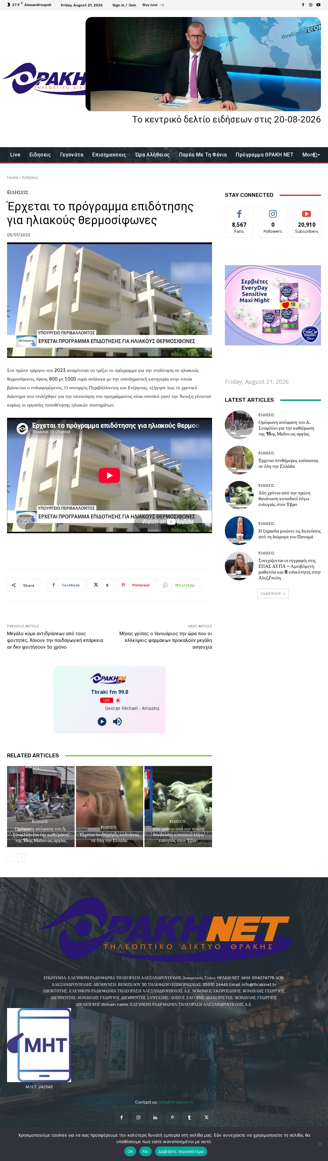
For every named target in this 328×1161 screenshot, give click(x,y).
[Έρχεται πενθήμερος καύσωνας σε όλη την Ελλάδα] (110, 806)
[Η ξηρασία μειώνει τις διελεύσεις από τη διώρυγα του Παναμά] (239, 530)
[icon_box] (154, 5)
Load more (271, 593)
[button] (314, 155)
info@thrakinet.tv (176, 1102)
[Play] (102, 721)
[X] (206, 1118)
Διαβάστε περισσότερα (181, 1151)
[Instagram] (311, 5)
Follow (273, 210)
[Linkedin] (155, 1118)
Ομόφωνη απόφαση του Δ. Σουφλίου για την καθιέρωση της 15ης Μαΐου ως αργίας (41, 834)
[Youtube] (318, 5)
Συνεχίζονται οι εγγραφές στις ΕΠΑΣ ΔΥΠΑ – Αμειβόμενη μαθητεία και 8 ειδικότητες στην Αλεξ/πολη (289, 569)
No (146, 1151)
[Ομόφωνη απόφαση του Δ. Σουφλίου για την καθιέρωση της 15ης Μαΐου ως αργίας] (41, 806)
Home (12, 177)
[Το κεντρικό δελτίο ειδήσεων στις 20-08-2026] (203, 64)
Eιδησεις (30, 177)
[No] (320, 1144)
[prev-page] (11, 858)
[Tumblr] (189, 1118)
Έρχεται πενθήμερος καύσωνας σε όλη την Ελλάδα (109, 837)
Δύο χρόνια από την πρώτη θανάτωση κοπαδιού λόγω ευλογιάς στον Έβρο (178, 834)
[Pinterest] (172, 1118)
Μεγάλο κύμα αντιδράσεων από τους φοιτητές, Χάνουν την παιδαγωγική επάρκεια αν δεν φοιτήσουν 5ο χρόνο (55, 640)
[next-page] (21, 858)
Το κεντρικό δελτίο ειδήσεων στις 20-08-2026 (226, 119)
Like (239, 210)
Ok (130, 1151)
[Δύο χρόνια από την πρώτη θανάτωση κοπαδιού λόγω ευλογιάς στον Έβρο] (178, 806)
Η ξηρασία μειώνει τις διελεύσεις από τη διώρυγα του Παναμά (289, 534)
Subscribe (307, 210)
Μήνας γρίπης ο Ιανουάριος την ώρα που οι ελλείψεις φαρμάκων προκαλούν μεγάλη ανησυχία (165, 640)
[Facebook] (303, 5)
